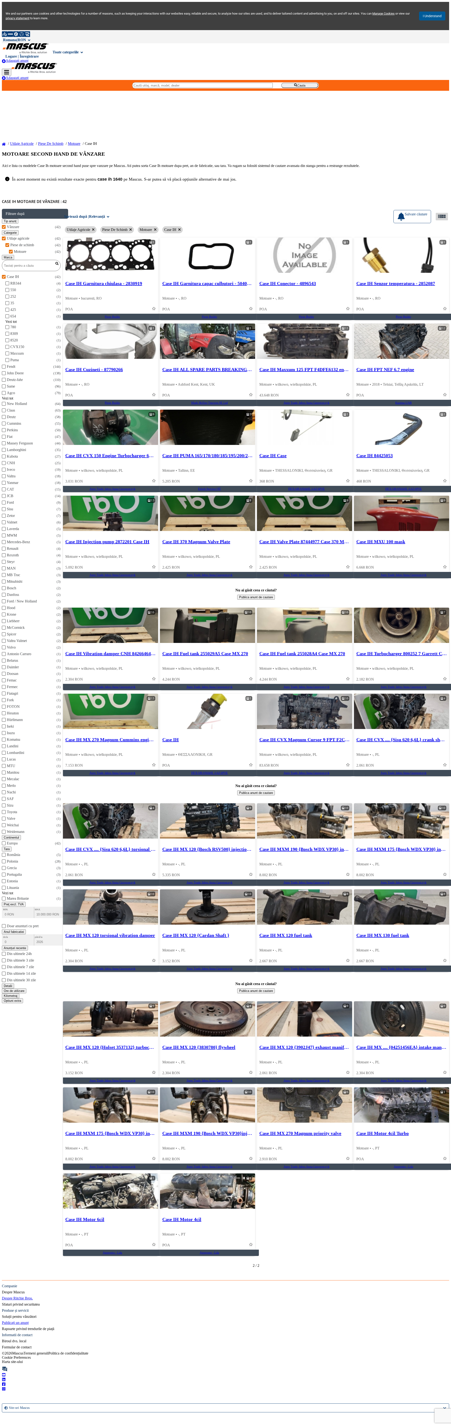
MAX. (38, 909)
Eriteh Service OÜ (209, 489)
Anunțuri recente (15, 948)
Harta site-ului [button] (12, 1362)
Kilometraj (10, 996)
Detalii (8, 986)
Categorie (10, 232)
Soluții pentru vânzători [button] (19, 1317)
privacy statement (17, 18)
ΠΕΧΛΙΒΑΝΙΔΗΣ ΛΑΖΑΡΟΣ (306, 489)
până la (38, 937)
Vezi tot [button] (11, 322)
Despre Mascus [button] (13, 1292)
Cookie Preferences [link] (16, 1357)
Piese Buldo (112, 316)
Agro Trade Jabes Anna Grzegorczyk (307, 402)
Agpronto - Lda (403, 1166)
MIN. (5, 909)
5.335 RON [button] (171, 875)
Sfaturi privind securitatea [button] (21, 1304)
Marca (8, 257)
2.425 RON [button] (171, 567)
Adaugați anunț (17, 61)
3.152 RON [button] (171, 961)
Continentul (11, 837)
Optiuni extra (12, 1000)
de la (5, 937)
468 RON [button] (363, 481)
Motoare (74, 144)
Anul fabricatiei (14, 932)
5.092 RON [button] (74, 567)
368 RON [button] (266, 481)
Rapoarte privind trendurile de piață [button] (28, 1329)
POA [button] (69, 309)
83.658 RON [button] (269, 765)
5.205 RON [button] (171, 481)
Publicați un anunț (15, 1323)
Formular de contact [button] (16, 1347)
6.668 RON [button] (365, 567)
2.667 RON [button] (268, 961)
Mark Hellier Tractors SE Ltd (209, 402)
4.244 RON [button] (171, 679)
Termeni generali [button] (35, 1353)
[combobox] (4, 1408)
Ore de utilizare (14, 991)
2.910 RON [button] (268, 1159)
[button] (35, 214)
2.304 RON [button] (74, 679)
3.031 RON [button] (74, 481)
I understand (432, 16)
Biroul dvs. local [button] (14, 1341)
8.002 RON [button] (268, 875)
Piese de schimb (50, 144)
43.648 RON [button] (269, 395)
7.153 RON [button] (74, 765)
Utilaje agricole (22, 144)
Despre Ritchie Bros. (17, 1298)
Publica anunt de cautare (256, 597)
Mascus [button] (17, 1353)
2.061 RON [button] (365, 765)
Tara (7, 849)
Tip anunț (10, 221)
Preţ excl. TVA (14, 904)
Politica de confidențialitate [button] (68, 1353)
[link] (110, 255)
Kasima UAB (403, 402)
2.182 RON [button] (365, 679)
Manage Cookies (383, 13)
